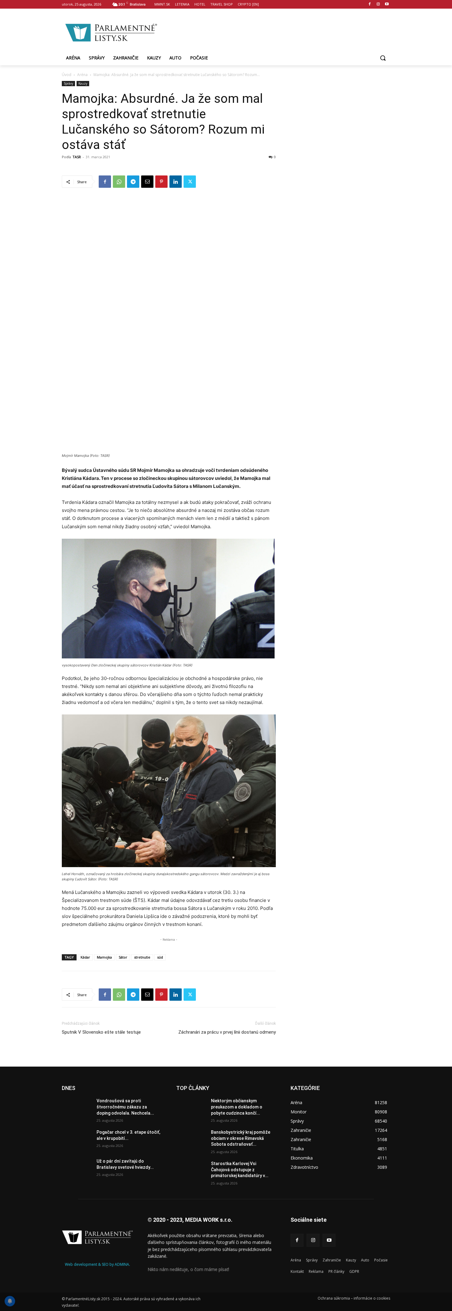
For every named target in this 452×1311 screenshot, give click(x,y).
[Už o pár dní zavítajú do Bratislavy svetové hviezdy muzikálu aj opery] (77, 1168)
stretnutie (142, 957)
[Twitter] (190, 181)
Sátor (123, 957)
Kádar (85, 957)
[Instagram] (378, 4)
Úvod (66, 74)
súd (160, 957)
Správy (68, 83)
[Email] (147, 181)
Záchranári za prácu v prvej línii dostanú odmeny (227, 1032)
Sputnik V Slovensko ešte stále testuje (101, 1032)
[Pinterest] (161, 181)
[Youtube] (386, 4)
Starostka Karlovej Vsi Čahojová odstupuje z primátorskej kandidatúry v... (239, 1169)
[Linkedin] (175, 181)
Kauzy (82, 83)
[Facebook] (369, 4)
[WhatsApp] (119, 181)
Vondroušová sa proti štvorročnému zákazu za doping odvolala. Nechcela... (125, 1106)
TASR (77, 157)
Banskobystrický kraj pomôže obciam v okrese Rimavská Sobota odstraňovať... (240, 1138)
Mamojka (104, 957)
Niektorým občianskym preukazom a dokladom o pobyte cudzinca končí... (236, 1106)
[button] (382, 57)
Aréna (82, 74)
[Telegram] (133, 181)
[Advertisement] (275, 32)
